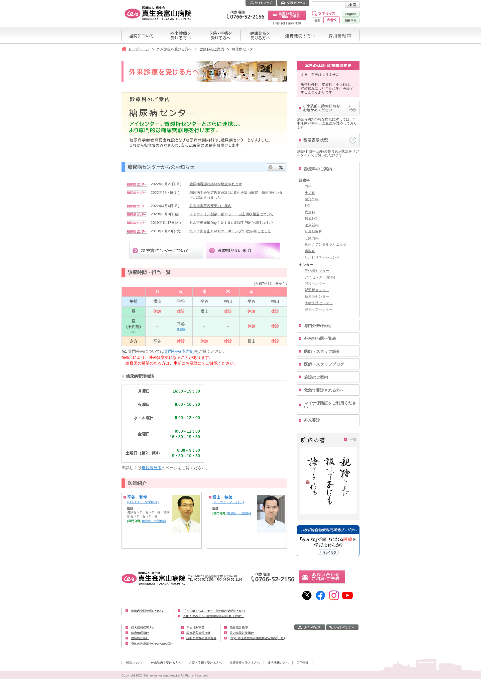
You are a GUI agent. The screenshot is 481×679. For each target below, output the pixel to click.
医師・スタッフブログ (324, 364)
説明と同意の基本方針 (201, 638)
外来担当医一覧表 (320, 338)
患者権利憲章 (195, 627)
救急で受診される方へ (324, 390)
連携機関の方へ (278, 662)
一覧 (352, 439)
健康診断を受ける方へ (245, 662)
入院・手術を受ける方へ (205, 662)
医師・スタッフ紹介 (322, 351)
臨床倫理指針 (140, 633)
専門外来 (317, 325)
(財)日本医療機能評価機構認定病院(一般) (257, 638)
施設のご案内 (316, 377)
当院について (134, 662)
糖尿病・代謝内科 (154, 521)
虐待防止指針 (140, 638)
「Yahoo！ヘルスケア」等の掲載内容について (214, 611)
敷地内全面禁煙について (147, 611)
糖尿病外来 (152, 468)
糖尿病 (181, 328)
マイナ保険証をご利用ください (330, 405)
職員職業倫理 (239, 627)
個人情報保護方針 (143, 627)
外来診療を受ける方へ (166, 662)
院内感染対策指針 (242, 633)
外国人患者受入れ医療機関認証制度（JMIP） (213, 616)
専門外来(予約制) (179, 351)
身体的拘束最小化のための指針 (152, 643)
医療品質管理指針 (198, 633)
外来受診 (312, 420)
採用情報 (302, 662)
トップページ (138, 49)
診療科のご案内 (212, 49)
